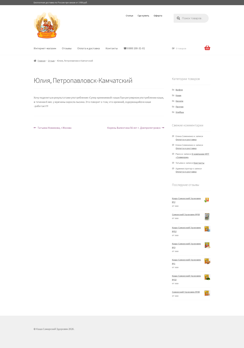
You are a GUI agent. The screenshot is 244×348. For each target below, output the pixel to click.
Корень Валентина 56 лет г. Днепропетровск (134, 127)
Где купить (143, 15)
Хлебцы (180, 112)
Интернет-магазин (45, 48)
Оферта (158, 15)
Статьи (129, 15)
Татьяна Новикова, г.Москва (54, 127)
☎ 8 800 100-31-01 (134, 48)
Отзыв (51, 60)
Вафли (179, 89)
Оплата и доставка (88, 48)
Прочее (179, 106)
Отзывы (67, 48)
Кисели (179, 101)
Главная (41, 60)
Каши (178, 95)
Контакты (112, 48)
